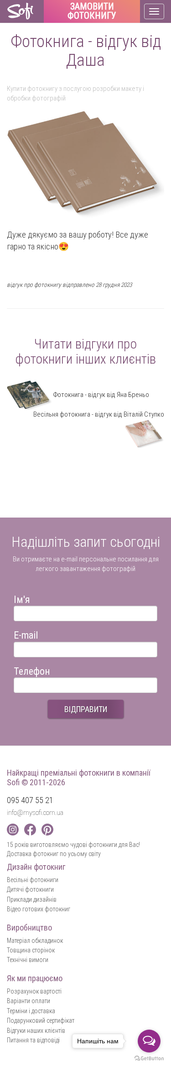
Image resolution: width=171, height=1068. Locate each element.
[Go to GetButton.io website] (149, 1059)
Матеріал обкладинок (35, 940)
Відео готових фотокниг (38, 909)
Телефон (32, 670)
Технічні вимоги (27, 959)
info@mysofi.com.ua (35, 812)
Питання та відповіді (33, 1040)
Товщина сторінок (31, 950)
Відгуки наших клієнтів (36, 1030)
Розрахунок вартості (34, 991)
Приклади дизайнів (32, 899)
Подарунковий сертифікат (40, 1020)
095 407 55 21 (30, 800)
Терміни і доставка (31, 1011)
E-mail (26, 633)
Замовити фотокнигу (91, 11)
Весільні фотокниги (32, 879)
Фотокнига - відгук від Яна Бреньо (100, 395)
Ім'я (22, 598)
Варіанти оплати (28, 1001)
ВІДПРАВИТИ (85, 709)
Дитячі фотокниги (30, 889)
